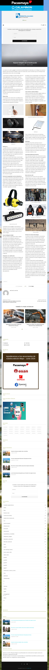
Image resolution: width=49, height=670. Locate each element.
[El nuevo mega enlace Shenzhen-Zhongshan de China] (6, 460)
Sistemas (25, 586)
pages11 (25, 568)
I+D (25, 520)
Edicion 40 (16, 433)
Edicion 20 (22, 429)
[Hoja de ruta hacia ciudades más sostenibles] (6, 453)
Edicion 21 (28, 429)
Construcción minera (25, 515)
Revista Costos (22, 64)
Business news (25, 513)
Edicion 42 (22, 433)
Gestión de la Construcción (25, 518)
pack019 (25, 562)
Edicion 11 (17, 427)
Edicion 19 (16, 429)
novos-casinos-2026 (25, 552)
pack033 (25, 565)
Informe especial (25, 523)
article (25, 507)
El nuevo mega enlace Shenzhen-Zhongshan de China (21, 458)
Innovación (25, 60)
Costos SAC (29, 668)
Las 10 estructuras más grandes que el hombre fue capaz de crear (23, 473)
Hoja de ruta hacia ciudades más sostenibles (19, 451)
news (25, 544)
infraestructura (25, 526)
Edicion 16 (39, 427)
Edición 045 (28, 433)
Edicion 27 (22, 431)
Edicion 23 (39, 429)
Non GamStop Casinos (25, 549)
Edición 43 (39, 433)
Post (25, 573)
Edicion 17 (5, 429)
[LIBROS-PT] (14, 402)
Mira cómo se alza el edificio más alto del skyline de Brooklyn (22, 465)
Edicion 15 (33, 427)
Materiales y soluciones (25, 539)
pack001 (25, 557)
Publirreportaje (25, 578)
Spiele (25, 591)
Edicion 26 (16, 431)
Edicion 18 (11, 429)
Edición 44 (5, 435)
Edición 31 (34, 433)
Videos (25, 597)
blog (25, 510)
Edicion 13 (28, 427)
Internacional (25, 531)
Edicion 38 (11, 433)
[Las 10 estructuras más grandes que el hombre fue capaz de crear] (6, 475)
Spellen (25, 588)
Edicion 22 (33, 429)
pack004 (25, 560)
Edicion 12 (22, 427)
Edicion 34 (39, 431)
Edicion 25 (11, 431)
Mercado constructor (25, 541)
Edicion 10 (5, 281)
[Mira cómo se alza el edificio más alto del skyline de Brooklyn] (6, 467)
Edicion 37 (5, 433)
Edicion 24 (5, 431)
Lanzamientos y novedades (25, 533)
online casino (25, 554)
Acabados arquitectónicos (25, 505)
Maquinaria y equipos (25, 536)
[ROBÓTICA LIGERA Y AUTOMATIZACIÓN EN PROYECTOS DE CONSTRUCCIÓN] (35, 316)
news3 (25, 547)
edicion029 (5, 427)
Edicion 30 (28, 431)
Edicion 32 (33, 431)
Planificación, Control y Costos (25, 570)
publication (25, 575)
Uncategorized (6, 594)
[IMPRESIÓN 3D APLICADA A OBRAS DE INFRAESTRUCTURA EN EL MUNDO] (13, 316)
